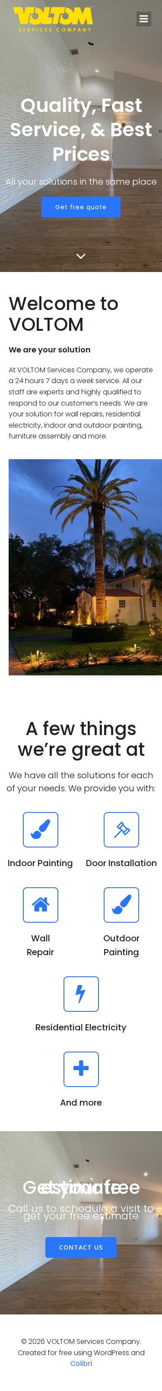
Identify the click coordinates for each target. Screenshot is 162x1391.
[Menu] (144, 19)
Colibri (81, 1364)
